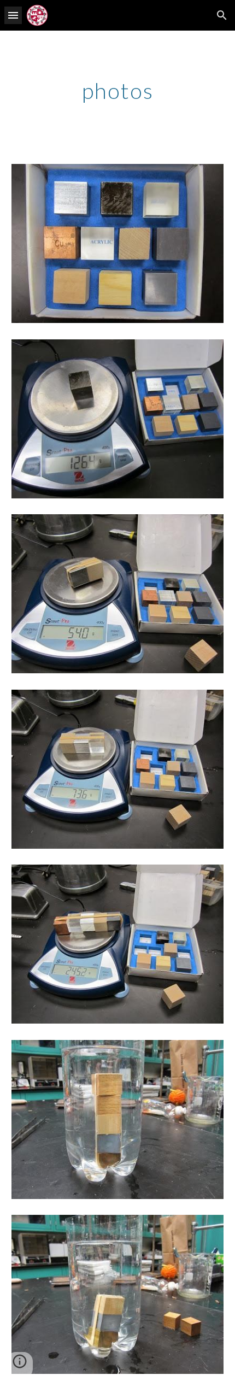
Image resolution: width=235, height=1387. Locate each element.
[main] (117, 90)
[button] (13, 15)
